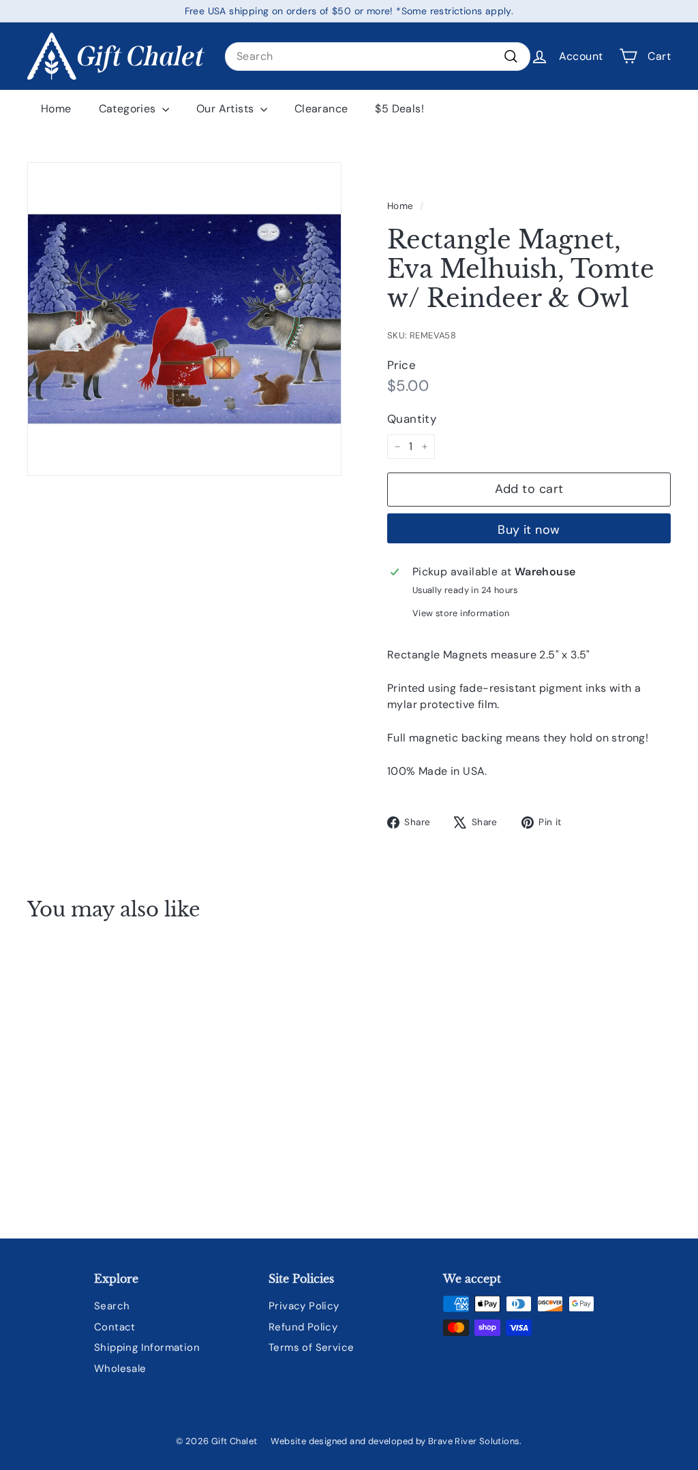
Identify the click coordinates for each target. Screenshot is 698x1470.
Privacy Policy (304, 1306)
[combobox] (377, 56)
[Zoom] (184, 319)
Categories (129, 108)
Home (56, 108)
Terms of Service (311, 1347)
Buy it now (529, 530)
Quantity (411, 418)
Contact (115, 1327)
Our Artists (226, 108)
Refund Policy (303, 1327)
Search (112, 1306)
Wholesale (120, 1368)
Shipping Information (147, 1347)
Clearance (321, 108)
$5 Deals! (399, 108)
